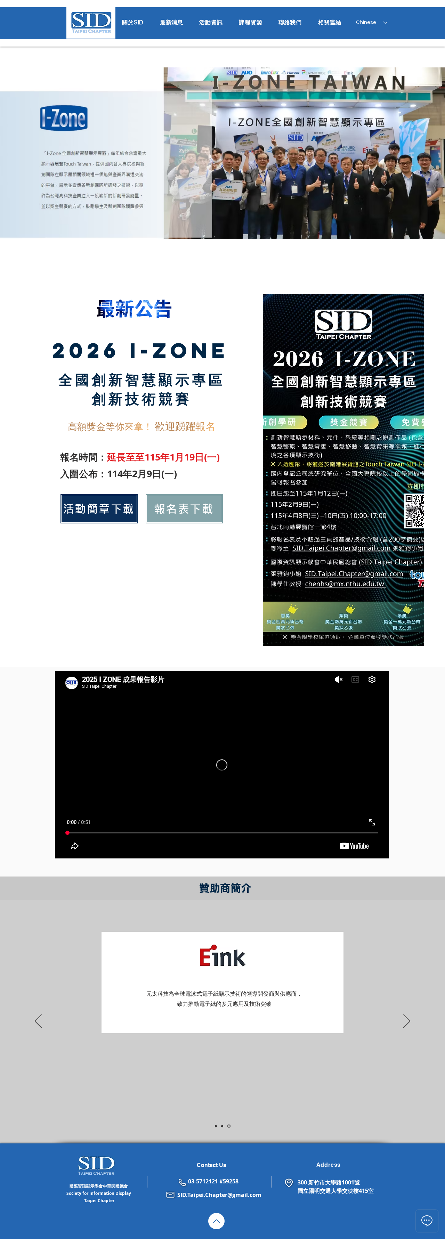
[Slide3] (228, 1126)
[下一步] (406, 1021)
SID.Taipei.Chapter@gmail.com (219, 1195)
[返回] (38, 1021)
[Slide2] (222, 1126)
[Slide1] (216, 1126)
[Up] (216, 1221)
